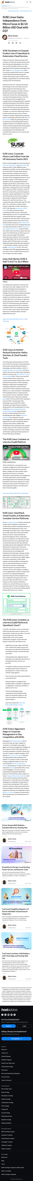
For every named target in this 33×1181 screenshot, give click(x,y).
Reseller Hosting (6, 1119)
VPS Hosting (5, 1106)
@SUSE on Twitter (8, 792)
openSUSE (23, 165)
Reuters (11, 767)
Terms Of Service (6, 1080)
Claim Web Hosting (7, 1066)
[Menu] (30, 2)
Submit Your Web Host (8, 1063)
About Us (4, 1049)
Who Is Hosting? (6, 1171)
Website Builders (6, 1123)
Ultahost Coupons (6, 1145)
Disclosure (4, 1070)
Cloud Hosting (5, 1113)
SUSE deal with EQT (16, 741)
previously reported (12, 522)
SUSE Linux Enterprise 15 (10, 165)
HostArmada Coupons (7, 1138)
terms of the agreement (16, 70)
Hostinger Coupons (7, 1142)
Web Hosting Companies (8, 1174)
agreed (5, 399)
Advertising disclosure (26, 11)
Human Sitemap (6, 1056)
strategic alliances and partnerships (16, 776)
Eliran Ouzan (13, 36)
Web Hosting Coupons (8, 1131)
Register (8, 1026)
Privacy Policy (5, 1077)
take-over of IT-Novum (14, 755)
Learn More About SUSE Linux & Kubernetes (15, 493)
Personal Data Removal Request (10, 1073)
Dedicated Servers (6, 1116)
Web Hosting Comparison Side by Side (12, 1167)
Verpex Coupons (6, 1148)
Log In (24, 1026)
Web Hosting (5, 1092)
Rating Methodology (13, 11)
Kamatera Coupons (7, 1135)
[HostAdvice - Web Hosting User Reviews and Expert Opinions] (8, 2)
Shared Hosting (5, 1099)
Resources (4, 1157)
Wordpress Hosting (7, 1095)
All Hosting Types (6, 1089)
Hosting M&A (15, 1038)
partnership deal (12, 247)
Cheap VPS (4, 1109)
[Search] (27, 2)
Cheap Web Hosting (7, 1102)
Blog (2, 1160)
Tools (3, 1164)
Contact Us (4, 1053)
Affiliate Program (6, 1059)
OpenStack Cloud (17, 705)
